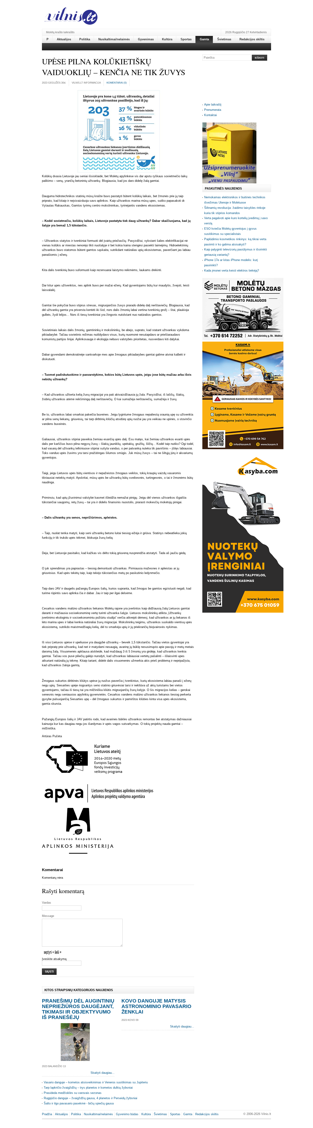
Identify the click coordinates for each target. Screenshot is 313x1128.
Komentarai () (117, 82)
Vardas (46, 902)
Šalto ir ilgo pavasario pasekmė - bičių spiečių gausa (79, 1103)
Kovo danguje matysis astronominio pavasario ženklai (156, 1006)
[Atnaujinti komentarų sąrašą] (63, 870)
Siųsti (49, 971)
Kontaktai (210, 115)
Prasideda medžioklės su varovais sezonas (73, 1093)
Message (48, 916)
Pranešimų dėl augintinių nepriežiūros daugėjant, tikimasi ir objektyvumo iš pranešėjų (78, 1009)
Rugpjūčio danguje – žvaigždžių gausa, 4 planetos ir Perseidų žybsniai (90, 1098)
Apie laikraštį (212, 104)
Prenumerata (212, 109)
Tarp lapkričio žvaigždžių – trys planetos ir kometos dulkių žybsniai (88, 1087)
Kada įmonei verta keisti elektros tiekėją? (231, 270)
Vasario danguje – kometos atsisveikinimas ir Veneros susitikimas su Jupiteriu (96, 1082)
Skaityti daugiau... (103, 1072)
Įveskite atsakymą (54, 959)
